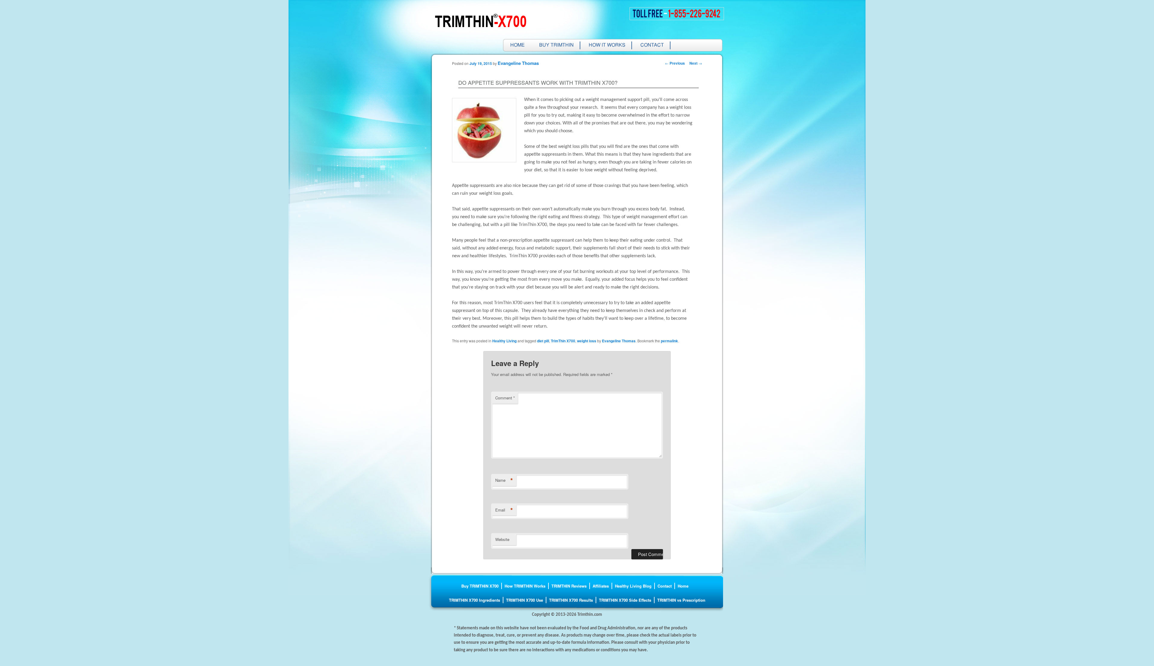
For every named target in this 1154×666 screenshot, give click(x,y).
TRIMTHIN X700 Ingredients (474, 600)
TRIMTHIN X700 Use (524, 600)
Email (504, 510)
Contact (652, 45)
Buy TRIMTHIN (556, 45)
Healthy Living (504, 341)
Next (695, 63)
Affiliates (601, 586)
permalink (669, 341)
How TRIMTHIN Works (525, 586)
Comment (505, 398)
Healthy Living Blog (633, 586)
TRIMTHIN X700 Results (571, 600)
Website (502, 539)
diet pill (543, 341)
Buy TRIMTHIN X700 (480, 586)
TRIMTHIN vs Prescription (681, 600)
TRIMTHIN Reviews (569, 586)
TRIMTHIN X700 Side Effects (625, 600)
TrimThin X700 (563, 341)
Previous (675, 63)
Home (517, 45)
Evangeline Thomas (518, 63)
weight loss (586, 341)
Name (504, 480)
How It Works (607, 45)
